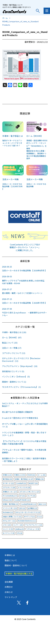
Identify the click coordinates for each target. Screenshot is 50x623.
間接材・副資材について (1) (14, 381)
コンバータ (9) (8, 529)
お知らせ (9, 592)
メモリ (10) (7, 525)
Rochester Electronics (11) (27, 521)
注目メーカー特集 (10, 179)
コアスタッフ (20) (9, 487)
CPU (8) (19, 533)
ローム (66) (42, 475)
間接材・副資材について (16, 565)
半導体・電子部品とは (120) (14, 332)
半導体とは (10, 555)
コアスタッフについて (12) (13, 353)
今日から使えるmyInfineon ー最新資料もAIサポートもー (24, 312)
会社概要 (9, 581)
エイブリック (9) (8, 533)
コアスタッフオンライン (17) (29, 492)
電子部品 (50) (7, 479)
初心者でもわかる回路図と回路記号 (17, 412)
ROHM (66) (31, 475)
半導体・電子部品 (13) (10, 504)
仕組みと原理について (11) (12, 516)
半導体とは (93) (19, 475)
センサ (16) (31, 496)
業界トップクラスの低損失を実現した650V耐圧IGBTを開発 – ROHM (23, 280)
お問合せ (9, 586)
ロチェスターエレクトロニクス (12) (28, 512)
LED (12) (22, 508)
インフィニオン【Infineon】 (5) (16, 376)
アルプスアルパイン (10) (33, 525)
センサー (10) (18, 525)
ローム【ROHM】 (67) (11, 337)
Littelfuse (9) (19, 529)
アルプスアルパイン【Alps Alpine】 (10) (19, 366)
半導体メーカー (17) (10, 492)
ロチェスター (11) (9, 521)
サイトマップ (11, 597)
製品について (11, 560)
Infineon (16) (7, 500)
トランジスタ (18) (24, 487)
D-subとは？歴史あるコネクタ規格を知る (20, 418)
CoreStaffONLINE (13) (28, 504)
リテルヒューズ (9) (32, 529)
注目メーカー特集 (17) (11, 348)
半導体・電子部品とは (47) (24, 479)
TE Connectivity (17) (10, 496)
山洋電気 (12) (32, 508)
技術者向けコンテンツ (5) (13, 371)
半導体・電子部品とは (12, 135)
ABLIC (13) (42, 504)
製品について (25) (9, 342)
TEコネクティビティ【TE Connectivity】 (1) (21, 387)
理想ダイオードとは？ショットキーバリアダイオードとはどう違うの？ (12, 143)
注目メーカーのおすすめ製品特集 (36, 185)
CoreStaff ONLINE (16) (22, 500)
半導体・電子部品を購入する (19, 573)
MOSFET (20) (33, 483)
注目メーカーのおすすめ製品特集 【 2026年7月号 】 (12, 186)
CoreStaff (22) (21, 483)
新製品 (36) (40, 479)
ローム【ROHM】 (34, 135)
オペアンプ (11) (29, 516)
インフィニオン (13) (10, 508)
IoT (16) (22, 496)
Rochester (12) (8, 512)
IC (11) (39, 516)
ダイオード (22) (8, 483)
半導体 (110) (7, 475)
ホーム (5, 18)
